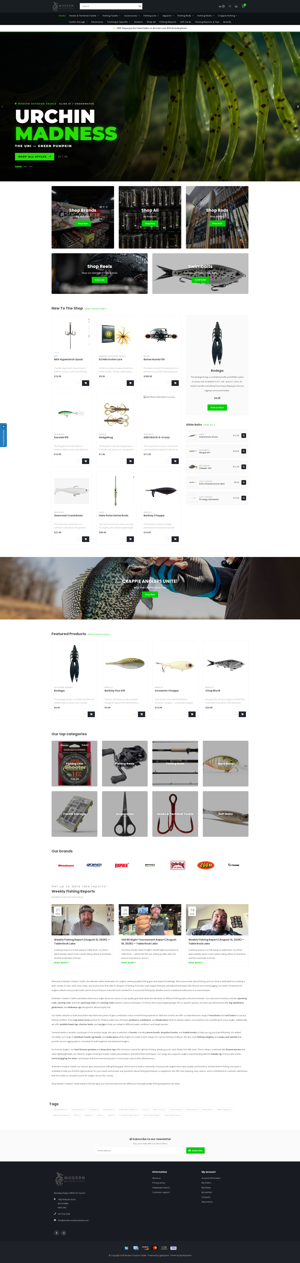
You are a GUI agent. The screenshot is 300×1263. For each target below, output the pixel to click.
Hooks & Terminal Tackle (83, 15)
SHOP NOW (200, 279)
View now (99, 279)
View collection (95, 309)
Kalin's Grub (159, 1109)
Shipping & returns (161, 1187)
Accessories (130, 15)
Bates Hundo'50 (154, 359)
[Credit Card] (136, 1248)
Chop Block (212, 690)
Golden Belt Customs (128, 1109)
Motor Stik (207, 1109)
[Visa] (173, 1248)
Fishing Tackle (110, 15)
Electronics (97, 21)
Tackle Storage (77, 21)
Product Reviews (3, 437)
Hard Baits (208, 742)
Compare (206, 1197)
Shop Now (83, 223)
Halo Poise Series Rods (113, 515)
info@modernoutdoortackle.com (73, 1220)
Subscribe (196, 1150)
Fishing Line (150, 15)
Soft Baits (207, 792)
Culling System (60, 1109)
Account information (211, 1178)
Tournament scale (173, 1115)
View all (208, 425)
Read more (61, 962)
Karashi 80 (61, 437)
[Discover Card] (145, 1248)
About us (156, 1178)
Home (62, 15)
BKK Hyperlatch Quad (68, 359)
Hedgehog (106, 437)
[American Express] (126, 1248)
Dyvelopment (185, 1255)
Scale (100, 1115)
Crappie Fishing (226, 15)
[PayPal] (164, 1248)
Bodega (217, 370)
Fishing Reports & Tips (207, 21)
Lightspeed (164, 1255)
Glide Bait (94, 1109)
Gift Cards (185, 21)
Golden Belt (109, 1109)
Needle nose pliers (61, 1115)
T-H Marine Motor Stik (129, 1115)
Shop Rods (217, 223)
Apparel (167, 15)
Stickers (138, 21)
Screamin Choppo (167, 690)
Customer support (161, 1192)
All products (207, 1201)
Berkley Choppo (154, 515)
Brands (227, 21)
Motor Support (224, 1109)
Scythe (111, 1115)
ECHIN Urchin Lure (110, 359)
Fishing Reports (168, 21)
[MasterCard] (155, 1248)
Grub (145, 1109)
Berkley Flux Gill (115, 690)
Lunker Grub (176, 1109)
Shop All (151, 21)
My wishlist (207, 1192)
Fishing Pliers (78, 1109)
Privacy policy (158, 1182)
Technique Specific (117, 21)
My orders (206, 1182)
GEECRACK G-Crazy (157, 437)
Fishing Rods (184, 15)
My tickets (206, 1187)
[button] (2, 106)
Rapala (89, 1115)
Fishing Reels (205, 15)
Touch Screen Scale (151, 1115)
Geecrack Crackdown (68, 515)
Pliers (77, 1115)
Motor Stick (192, 1109)
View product (217, 407)
